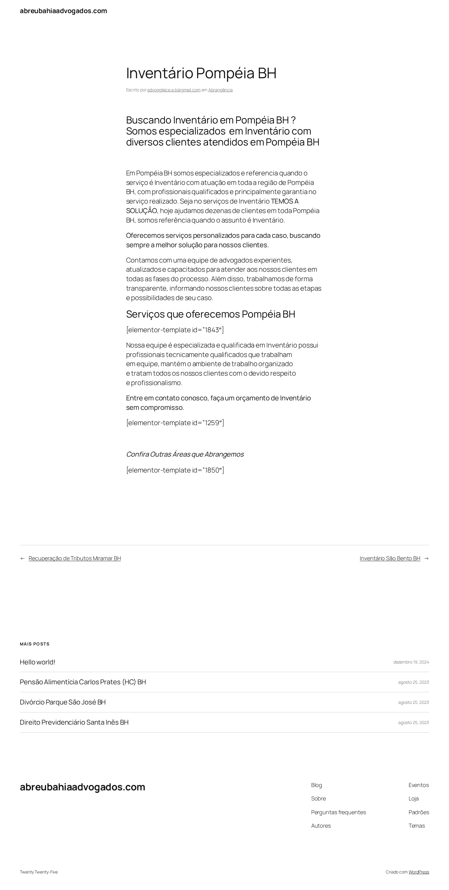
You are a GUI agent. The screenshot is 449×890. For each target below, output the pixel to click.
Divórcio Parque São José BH (63, 702)
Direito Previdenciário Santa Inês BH (74, 722)
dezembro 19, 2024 (411, 662)
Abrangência (220, 90)
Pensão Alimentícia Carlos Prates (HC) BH (83, 682)
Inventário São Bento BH (390, 558)
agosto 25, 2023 (413, 682)
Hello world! (38, 662)
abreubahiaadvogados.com (63, 10)
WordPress (419, 872)
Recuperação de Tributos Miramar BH (75, 558)
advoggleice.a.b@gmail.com (174, 90)
